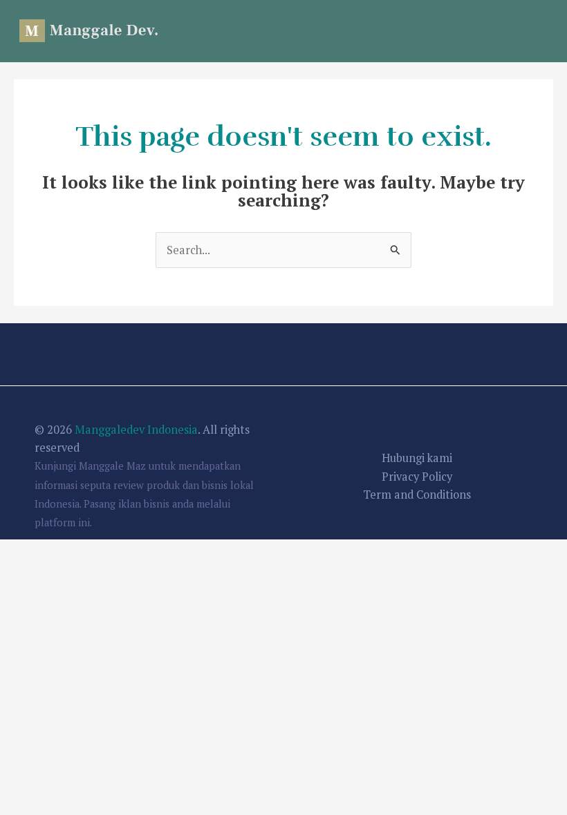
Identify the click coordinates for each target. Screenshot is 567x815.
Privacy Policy (417, 476)
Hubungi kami (417, 458)
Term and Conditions (417, 494)
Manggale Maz (112, 465)
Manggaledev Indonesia (136, 429)
